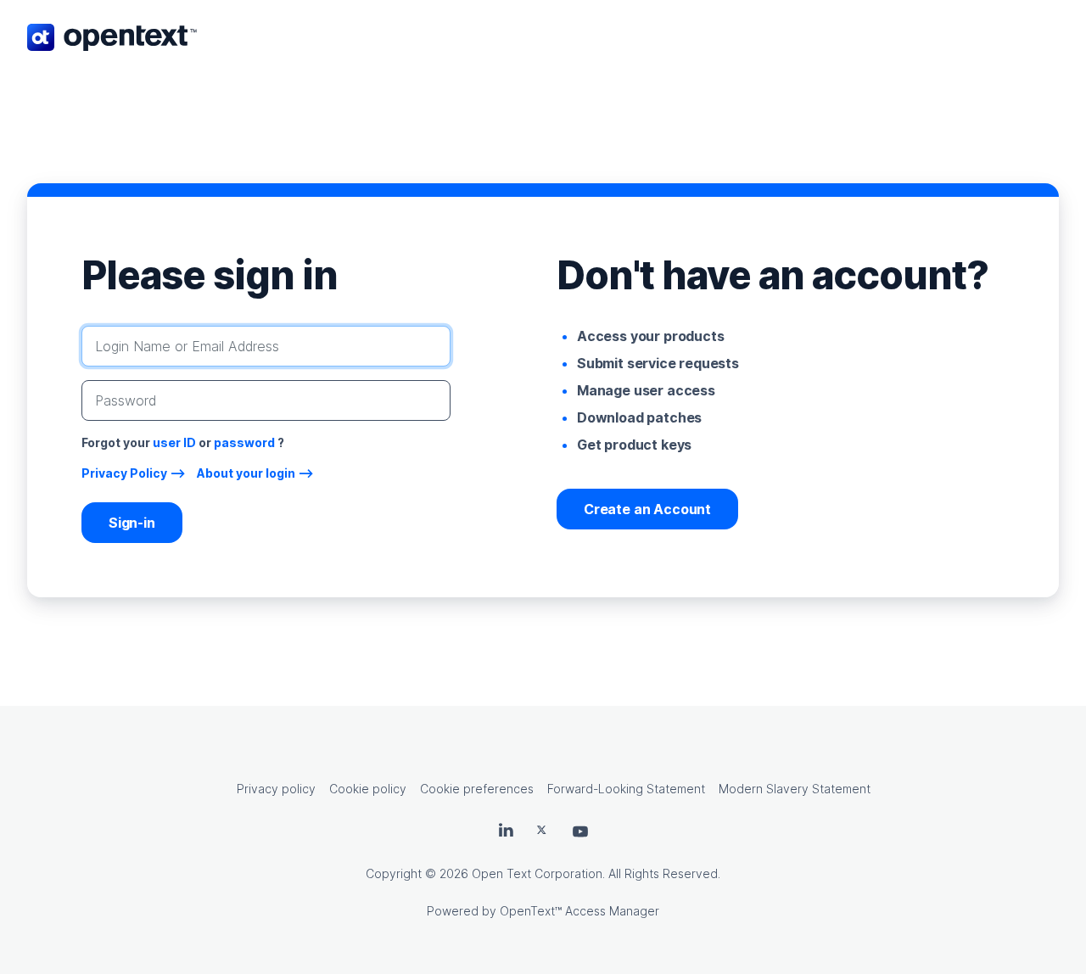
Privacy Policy (124, 473)
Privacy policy (276, 788)
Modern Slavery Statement (794, 788)
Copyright (394, 873)
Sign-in (132, 522)
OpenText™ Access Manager (579, 911)
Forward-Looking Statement (626, 788)
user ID (174, 442)
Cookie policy (367, 788)
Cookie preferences (477, 788)
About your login (246, 473)
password (244, 442)
